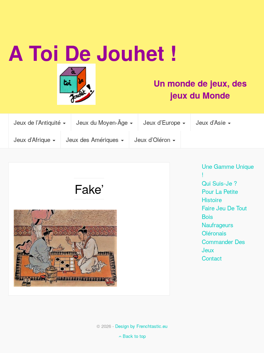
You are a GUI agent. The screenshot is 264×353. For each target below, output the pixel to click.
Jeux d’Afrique (33, 139)
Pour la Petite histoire (220, 195)
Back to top (133, 336)
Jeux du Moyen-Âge (102, 122)
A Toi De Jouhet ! (92, 52)
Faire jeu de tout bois (224, 211)
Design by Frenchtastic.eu (141, 326)
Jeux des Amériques (93, 139)
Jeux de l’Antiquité (38, 122)
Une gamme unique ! (228, 170)
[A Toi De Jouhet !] (132, 70)
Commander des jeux (223, 245)
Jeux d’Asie (211, 122)
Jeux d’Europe (162, 122)
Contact (212, 258)
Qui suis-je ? (219, 183)
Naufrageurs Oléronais (217, 228)
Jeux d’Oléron (153, 139)
